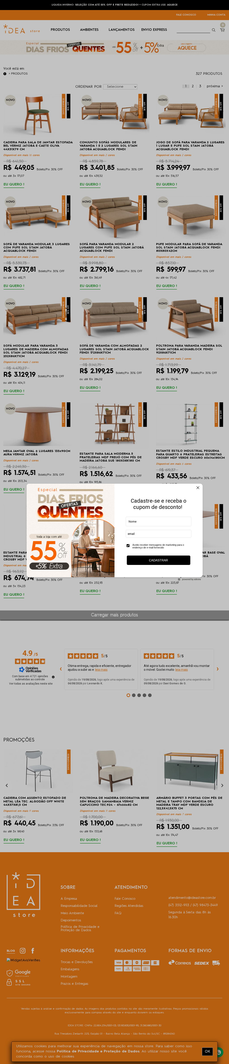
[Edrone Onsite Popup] (114, 532)
